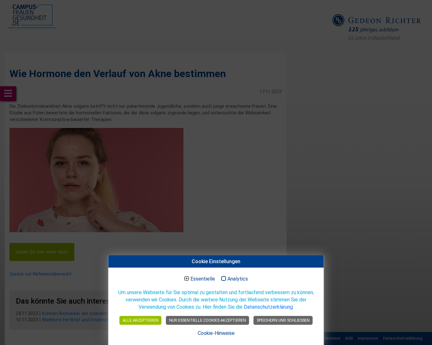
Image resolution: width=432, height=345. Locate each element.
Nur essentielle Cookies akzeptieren (207, 320)
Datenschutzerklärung (268, 307)
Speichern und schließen (283, 320)
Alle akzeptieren (140, 320)
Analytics (237, 279)
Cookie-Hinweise (216, 333)
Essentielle (202, 279)
